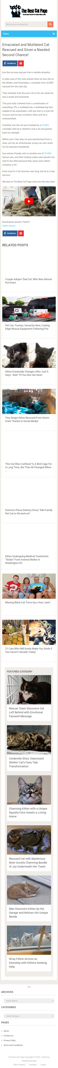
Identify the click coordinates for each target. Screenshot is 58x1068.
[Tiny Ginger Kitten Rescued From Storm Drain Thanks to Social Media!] (29, 401)
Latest (43, 1065)
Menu (6, 33)
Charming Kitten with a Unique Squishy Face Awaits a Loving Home (28, 812)
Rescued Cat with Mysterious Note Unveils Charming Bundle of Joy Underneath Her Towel (28, 862)
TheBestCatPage (29, 1061)
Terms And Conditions (13, 1045)
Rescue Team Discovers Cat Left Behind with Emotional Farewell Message (26, 712)
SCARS (45, 125)
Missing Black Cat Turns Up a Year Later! (27, 602)
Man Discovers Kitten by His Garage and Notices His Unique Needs (28, 912)
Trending (32, 1065)
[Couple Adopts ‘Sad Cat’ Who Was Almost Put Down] (29, 263)
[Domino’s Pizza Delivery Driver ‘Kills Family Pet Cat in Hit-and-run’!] (29, 493)
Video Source (8, 225)
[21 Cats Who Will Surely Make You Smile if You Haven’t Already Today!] (29, 632)
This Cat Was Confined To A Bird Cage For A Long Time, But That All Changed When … (28, 467)
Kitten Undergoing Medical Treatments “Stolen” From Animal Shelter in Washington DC (26, 559)
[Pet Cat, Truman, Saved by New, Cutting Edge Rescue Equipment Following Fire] (29, 309)
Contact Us (8, 1036)
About (6, 1031)
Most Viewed (19, 1065)
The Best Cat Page (16, 1057)
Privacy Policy (10, 1040)
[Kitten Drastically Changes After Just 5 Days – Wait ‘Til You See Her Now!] (29, 355)
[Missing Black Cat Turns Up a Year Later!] (29, 586)
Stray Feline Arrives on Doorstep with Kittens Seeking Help (28, 962)
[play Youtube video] (29, 201)
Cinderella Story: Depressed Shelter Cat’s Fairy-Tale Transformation (26, 762)
